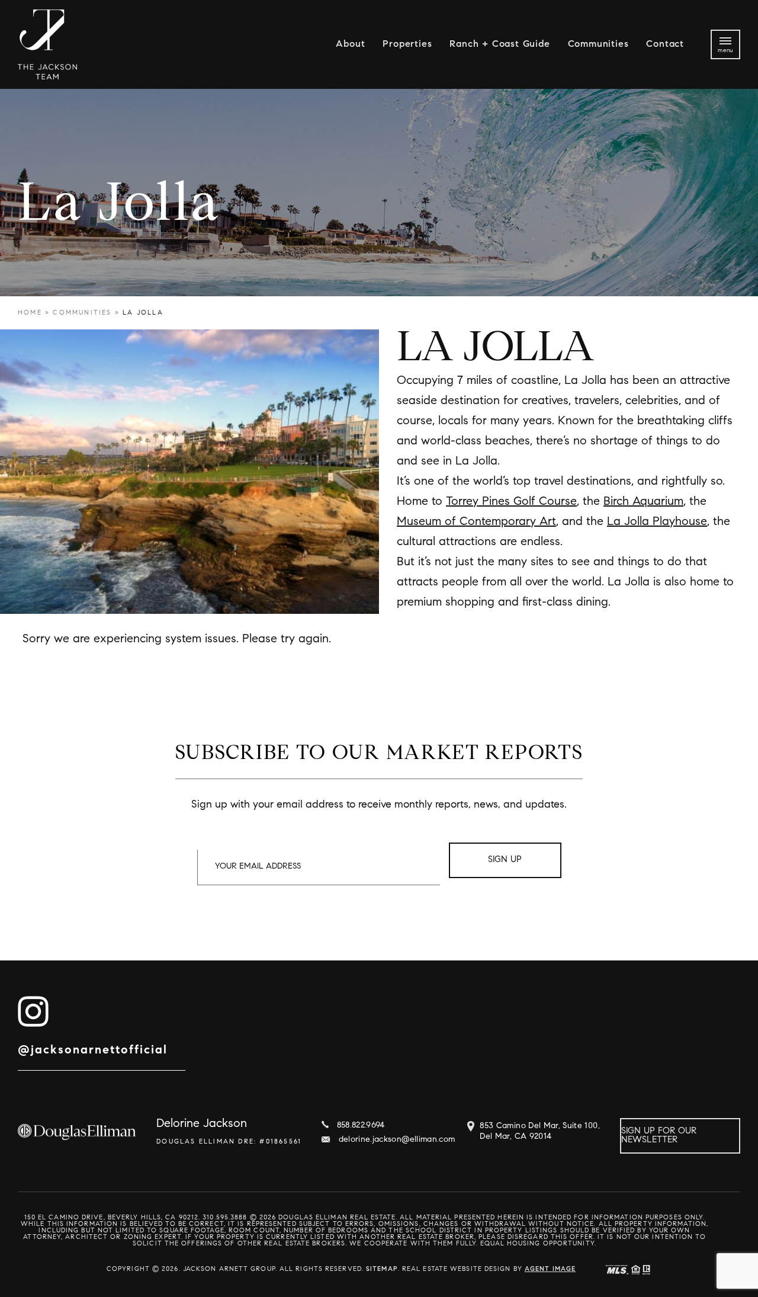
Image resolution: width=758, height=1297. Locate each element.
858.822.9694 (361, 1126)
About (350, 44)
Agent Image (550, 1269)
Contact (665, 44)
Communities (598, 44)
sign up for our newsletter (658, 1136)
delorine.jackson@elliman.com (397, 1140)
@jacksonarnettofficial (93, 1050)
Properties (407, 44)
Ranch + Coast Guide (499, 44)
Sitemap (382, 1269)
